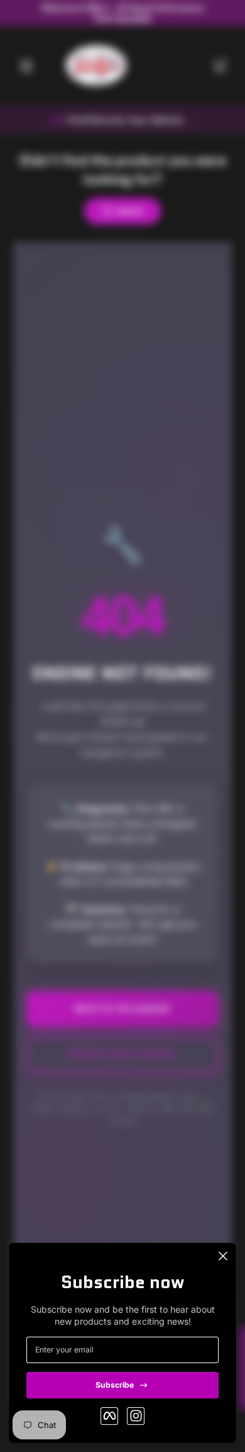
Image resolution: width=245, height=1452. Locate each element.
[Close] (223, 1256)
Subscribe (114, 1385)
